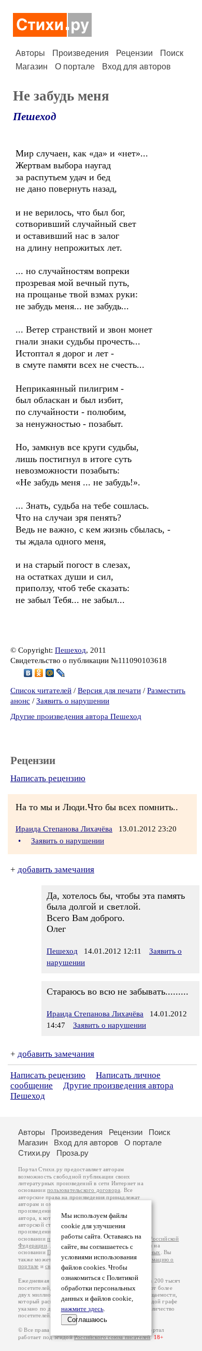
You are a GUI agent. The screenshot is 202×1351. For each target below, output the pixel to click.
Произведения (80, 53)
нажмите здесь (82, 1309)
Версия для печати (109, 690)
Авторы (30, 53)
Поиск (171, 53)
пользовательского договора (83, 1190)
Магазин (32, 66)
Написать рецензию (47, 778)
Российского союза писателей (112, 1337)
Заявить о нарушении (72, 701)
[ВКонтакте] (28, 673)
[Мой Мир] (50, 673)
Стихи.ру (34, 1152)
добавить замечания (56, 869)
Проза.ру (72, 1152)
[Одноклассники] (39, 673)
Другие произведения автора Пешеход (75, 716)
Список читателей (40, 690)
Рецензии (134, 53)
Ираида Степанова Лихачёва (64, 829)
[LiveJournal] (60, 673)
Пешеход (34, 116)
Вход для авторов (136, 66)
